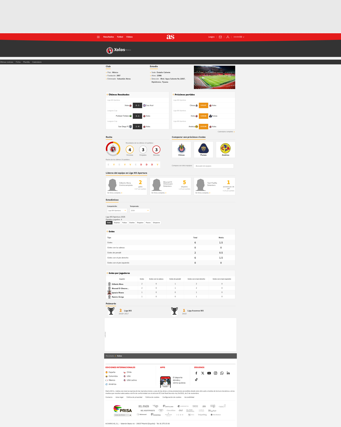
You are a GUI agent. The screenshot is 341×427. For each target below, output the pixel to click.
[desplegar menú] (98, 37)
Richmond (221, 410)
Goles (109, 223)
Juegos (211, 37)
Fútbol (120, 37)
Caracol (222, 406)
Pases (148, 223)
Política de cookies (152, 397)
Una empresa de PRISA (122, 409)
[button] (123, 415)
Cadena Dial (180, 410)
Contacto (108, 397)
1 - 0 (137, 127)
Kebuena (211, 410)
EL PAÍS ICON (168, 414)
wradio (162, 410)
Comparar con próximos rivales (189, 137)
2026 (133, 211)
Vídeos (129, 37)
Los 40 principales (155, 406)
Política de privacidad (134, 397)
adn (213, 406)
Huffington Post (147, 410)
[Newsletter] (220, 37)
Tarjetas (117, 223)
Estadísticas (112, 200)
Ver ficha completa (114, 193)
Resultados (108, 37)
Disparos (156, 223)
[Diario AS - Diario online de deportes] (170, 37)
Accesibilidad (189, 397)
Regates (140, 223)
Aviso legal (119, 397)
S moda (180, 414)
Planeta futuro (199, 410)
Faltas (124, 223)
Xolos (119, 50)
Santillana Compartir (183, 406)
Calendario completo (225, 132)
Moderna (141, 414)
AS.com (204, 406)
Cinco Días (170, 410)
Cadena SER (195, 406)
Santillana (168, 406)
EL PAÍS (144, 406)
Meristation (202, 414)
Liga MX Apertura (114, 211)
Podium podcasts (155, 414)
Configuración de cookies (172, 397)
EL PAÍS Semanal (189, 410)
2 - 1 (137, 105)
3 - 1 (137, 116)
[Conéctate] (227, 37)
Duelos (132, 223)
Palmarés (111, 303)
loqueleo (191, 414)
